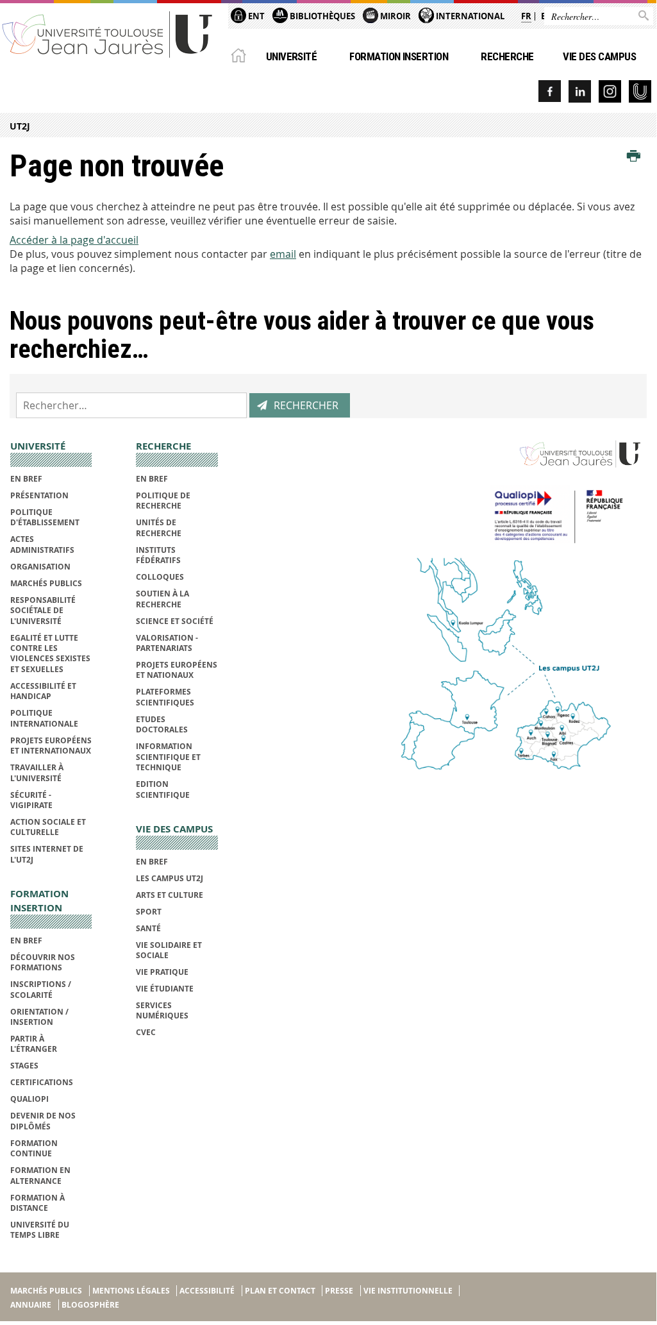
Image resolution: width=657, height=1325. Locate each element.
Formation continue (34, 1148)
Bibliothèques (321, 16)
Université (291, 56)
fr (526, 16)
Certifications (41, 1082)
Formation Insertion (398, 56)
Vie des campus (599, 56)
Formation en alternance (40, 1175)
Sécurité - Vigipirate (31, 800)
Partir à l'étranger (33, 1043)
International (469, 16)
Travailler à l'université (36, 772)
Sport (149, 911)
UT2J (20, 126)
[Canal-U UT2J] (640, 91)
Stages (24, 1065)
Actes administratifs (42, 544)
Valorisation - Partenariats (167, 643)
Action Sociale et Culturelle (48, 827)
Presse (339, 1290)
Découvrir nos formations (42, 962)
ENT (255, 16)
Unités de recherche (158, 527)
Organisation (40, 566)
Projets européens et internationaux (51, 745)
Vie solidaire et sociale (169, 950)
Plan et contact (280, 1290)
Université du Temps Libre (39, 1229)
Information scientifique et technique (168, 757)
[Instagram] (610, 91)
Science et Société (174, 621)
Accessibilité (207, 1290)
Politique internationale (44, 718)
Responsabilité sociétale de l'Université (43, 611)
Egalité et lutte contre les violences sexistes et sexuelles (50, 653)
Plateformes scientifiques (165, 696)
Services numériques (162, 1010)
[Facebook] (549, 91)
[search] (131, 405)
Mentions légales (131, 1290)
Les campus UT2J (169, 878)
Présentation (39, 495)
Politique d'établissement (44, 517)
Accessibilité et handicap (43, 691)
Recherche (507, 56)
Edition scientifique (163, 789)
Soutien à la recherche (162, 598)
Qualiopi (29, 1098)
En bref (26, 478)
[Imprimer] (633, 156)
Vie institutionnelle (408, 1290)
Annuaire (30, 1304)
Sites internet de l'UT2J (46, 854)
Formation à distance (37, 1202)
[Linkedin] (580, 91)
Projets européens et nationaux (176, 669)
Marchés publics (46, 583)
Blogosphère (90, 1304)
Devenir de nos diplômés (43, 1120)
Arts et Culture (169, 895)
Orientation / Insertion (39, 1016)
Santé (148, 928)
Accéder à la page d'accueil (74, 240)
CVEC (146, 1032)
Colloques (160, 576)
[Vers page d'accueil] (107, 33)
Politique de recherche (163, 500)
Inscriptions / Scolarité (40, 989)
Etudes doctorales (162, 724)
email (283, 254)
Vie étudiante (165, 988)
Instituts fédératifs (158, 555)
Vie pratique (162, 971)
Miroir (394, 16)
